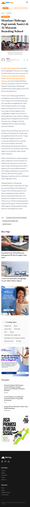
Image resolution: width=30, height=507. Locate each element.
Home (2, 13)
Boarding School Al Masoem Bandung (16, 217)
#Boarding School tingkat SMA (12, 335)
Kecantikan (4, 475)
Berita (2, 490)
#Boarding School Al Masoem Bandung (14, 338)
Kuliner (3, 477)
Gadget (3, 473)
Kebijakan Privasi (5, 492)
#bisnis (16, 326)
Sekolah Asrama (7, 224)
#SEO (5, 332)
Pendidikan (9, 13)
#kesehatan (17, 329)
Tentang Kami (5, 494)
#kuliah (12, 332)
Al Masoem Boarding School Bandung (13, 76)
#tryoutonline (7, 329)
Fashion (3, 470)
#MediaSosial (7, 326)
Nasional (3, 479)
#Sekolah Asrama (8, 341)
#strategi (18, 341)
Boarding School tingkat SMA (10, 68)
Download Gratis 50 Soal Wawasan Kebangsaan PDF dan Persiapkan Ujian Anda (14, 255)
